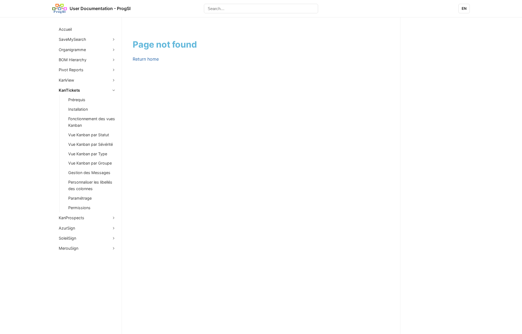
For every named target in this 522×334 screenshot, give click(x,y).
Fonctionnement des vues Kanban (91, 122)
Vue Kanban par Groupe (90, 163)
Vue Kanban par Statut (88, 134)
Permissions (79, 207)
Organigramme (72, 49)
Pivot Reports (71, 69)
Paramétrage (80, 198)
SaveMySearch (72, 39)
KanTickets (69, 90)
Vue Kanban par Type (87, 153)
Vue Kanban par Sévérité (90, 144)
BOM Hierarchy (72, 59)
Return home (146, 59)
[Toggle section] (113, 39)
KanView (66, 80)
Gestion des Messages (89, 172)
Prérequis (76, 99)
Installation (78, 109)
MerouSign (68, 248)
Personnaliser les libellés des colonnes (90, 185)
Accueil (65, 29)
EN (464, 8)
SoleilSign (67, 238)
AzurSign (67, 228)
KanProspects (71, 217)
